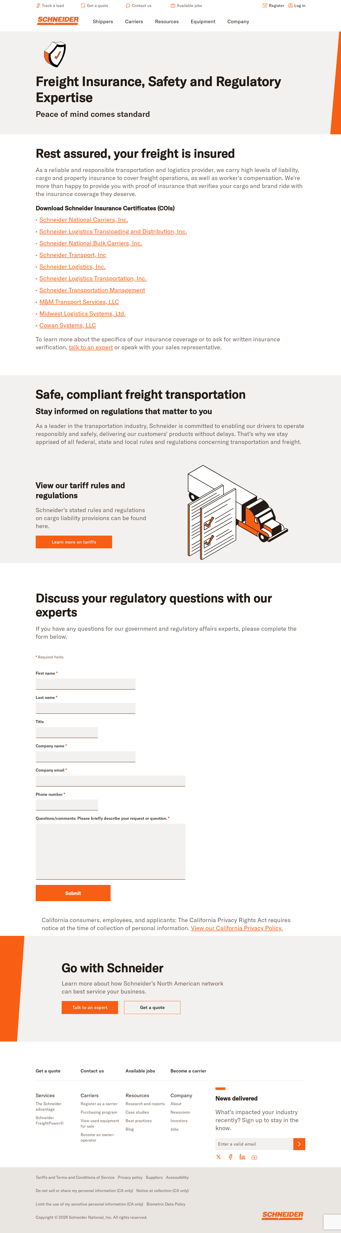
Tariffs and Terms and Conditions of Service (75, 1177)
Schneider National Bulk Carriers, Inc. (90, 243)
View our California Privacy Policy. (237, 928)
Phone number (50, 794)
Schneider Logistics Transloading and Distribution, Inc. (113, 231)
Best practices (139, 1120)
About (175, 1103)
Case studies (137, 1112)
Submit (73, 893)
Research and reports (145, 1103)
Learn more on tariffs (74, 542)
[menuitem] (103, 21)
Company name (51, 745)
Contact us (142, 5)
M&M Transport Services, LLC (79, 301)
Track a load (53, 5)
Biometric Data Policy (166, 1204)
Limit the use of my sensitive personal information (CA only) (89, 1204)
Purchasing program (99, 1112)
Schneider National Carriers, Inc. (83, 219)
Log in (299, 5)
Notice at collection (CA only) (162, 1190)
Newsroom (180, 1112)
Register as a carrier (99, 1103)
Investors (178, 1120)
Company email (51, 770)
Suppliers (154, 1177)
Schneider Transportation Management (92, 290)
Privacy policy (130, 1177)
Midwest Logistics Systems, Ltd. (82, 313)
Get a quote (97, 5)
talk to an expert (91, 347)
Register (276, 5)
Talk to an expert (90, 1007)
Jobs (174, 1129)
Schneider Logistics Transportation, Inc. (93, 278)
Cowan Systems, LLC (67, 325)
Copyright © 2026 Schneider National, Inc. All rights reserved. (91, 1217)
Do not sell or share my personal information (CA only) (84, 1190)
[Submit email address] (299, 1144)
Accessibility (177, 1177)
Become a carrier (188, 1071)
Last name (46, 697)
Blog (130, 1129)
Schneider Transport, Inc (72, 254)
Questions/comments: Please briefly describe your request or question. (103, 818)
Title (40, 721)
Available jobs (189, 5)
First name (47, 673)
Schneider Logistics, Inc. (72, 266)
